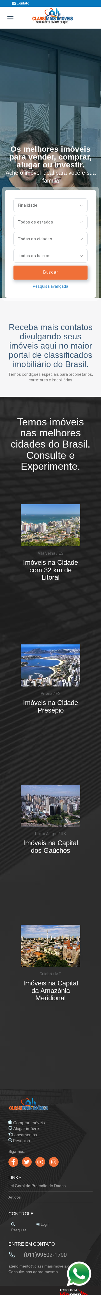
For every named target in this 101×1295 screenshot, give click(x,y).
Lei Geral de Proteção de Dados (37, 1185)
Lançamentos (24, 1134)
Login (45, 1224)
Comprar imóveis (29, 1122)
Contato (23, 3)
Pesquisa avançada (50, 286)
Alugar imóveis (26, 1128)
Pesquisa (21, 1140)
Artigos (14, 1197)
